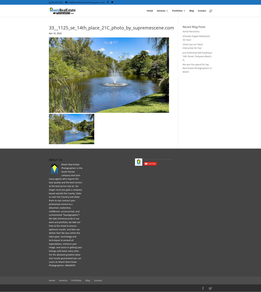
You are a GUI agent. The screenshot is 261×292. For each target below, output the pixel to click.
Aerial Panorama (191, 31)
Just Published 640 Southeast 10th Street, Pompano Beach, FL (197, 56)
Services (161, 11)
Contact (202, 11)
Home (150, 11)
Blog (191, 11)
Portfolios (177, 11)
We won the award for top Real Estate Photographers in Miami (197, 68)
